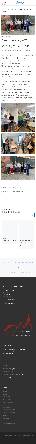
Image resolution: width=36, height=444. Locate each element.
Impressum (6, 421)
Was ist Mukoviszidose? (9, 409)
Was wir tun (6, 399)
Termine (5, 391)
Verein (5, 394)
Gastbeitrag (7, 50)
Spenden (6, 377)
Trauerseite (6, 415)
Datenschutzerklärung (9, 423)
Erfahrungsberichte (11, 374)
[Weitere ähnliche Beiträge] (32, 215)
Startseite (3, 9)
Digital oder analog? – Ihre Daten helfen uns (26, 243)
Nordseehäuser (7, 405)
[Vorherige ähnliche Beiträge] (28, 215)
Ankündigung (8, 371)
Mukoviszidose (7, 407)
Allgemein (10, 9)
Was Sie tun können (8, 402)
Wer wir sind (6, 396)
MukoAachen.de (12, 435)
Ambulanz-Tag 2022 (9, 241)
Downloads (6, 418)
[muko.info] (19, 3)
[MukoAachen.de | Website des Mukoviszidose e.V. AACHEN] (3, 3)
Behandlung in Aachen (9, 412)
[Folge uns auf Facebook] (18, 440)
